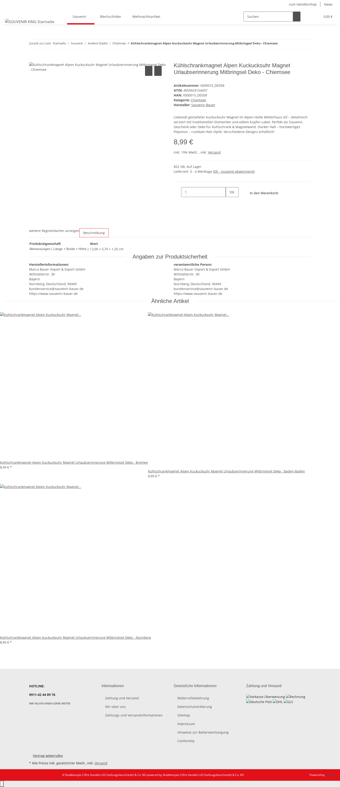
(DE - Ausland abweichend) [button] (234, 171)
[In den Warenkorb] (33, 59)
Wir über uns (115, 706)
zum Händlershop (303, 4)
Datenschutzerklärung (194, 706)
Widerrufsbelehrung (193, 698)
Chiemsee (198, 100)
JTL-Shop (330, 775)
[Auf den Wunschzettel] (158, 71)
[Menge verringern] (177, 192)
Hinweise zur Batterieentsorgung (203, 732)
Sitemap (183, 715)
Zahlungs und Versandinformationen (134, 715)
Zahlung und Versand (122, 698)
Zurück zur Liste (40, 43)
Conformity (186, 741)
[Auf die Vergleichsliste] (148, 71)
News (328, 4)
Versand (214, 152)
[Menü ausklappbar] (9, 12)
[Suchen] (296, 17)
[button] (308, 17)
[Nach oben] (2, 784)
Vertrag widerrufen (48, 755)
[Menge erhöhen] (229, 202)
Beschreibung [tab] (94, 233)
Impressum (186, 724)
